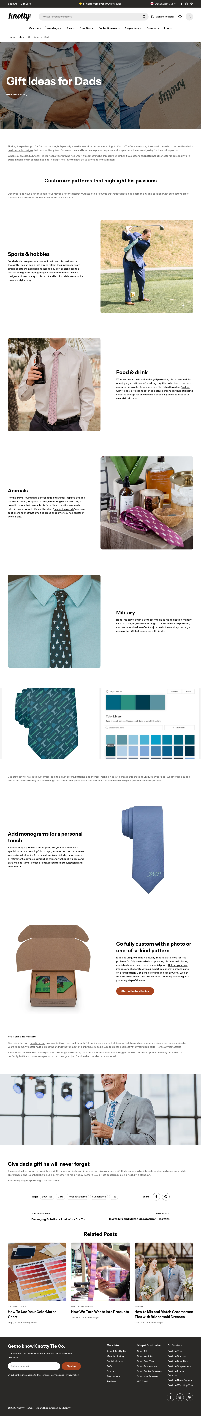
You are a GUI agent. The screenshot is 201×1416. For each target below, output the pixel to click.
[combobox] (94, 16)
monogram (44, 847)
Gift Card (26, 3)
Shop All (12, 3)
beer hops (140, 390)
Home (11, 36)
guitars (26, 272)
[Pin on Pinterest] (166, 1196)
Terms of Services (50, 1374)
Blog (21, 36)
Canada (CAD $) (164, 3)
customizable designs (20, 150)
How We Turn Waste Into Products (100, 1312)
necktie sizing (37, 1043)
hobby (76, 193)
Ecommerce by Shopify (57, 1407)
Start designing (17, 1180)
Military (187, 619)
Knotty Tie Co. (25, 1407)
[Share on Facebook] (156, 1196)
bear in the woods (64, 509)
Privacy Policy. (72, 1374)
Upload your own (177, 965)
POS (36, 1407)
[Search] (144, 17)
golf (58, 268)
